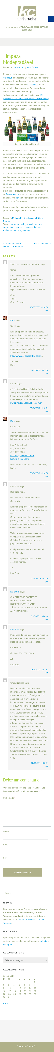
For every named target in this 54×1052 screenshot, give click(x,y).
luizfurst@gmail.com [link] (19, 458)
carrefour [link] (38, 224)
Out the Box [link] (31, 1046)
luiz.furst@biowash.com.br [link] (22, 455)
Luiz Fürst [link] (14, 629)
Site (5, 857)
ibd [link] (35, 227)
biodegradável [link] (26, 224)
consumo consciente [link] (23, 227)
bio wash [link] (15, 224)
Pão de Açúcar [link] (12, 194)
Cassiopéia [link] (33, 84)
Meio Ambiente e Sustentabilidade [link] (27, 218)
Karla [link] (12, 320)
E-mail (6, 844)
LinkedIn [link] (44, 940)
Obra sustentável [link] (42, 243)
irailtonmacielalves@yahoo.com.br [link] (26, 402)
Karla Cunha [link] (32, 67)
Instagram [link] (7, 944)
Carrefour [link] (7, 77)
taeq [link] (29, 230)
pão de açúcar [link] (19, 230)
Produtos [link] (7, 221)
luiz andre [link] (14, 591)
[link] (27, 12)
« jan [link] (5, 1003)
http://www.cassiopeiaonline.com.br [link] (26, 355)
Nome (6, 831)
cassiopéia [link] (8, 227)
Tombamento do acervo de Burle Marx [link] (13, 245)
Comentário (9, 797)
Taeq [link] (18, 197)
